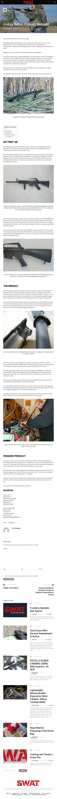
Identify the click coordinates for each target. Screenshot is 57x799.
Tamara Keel (34, 639)
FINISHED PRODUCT (10, 135)
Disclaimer (24, 793)
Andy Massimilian (35, 705)
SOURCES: (9, 136)
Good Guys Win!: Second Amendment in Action (41, 633)
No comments (49, 614)
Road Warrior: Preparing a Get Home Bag (42, 730)
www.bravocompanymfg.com (11, 517)
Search (23, 770)
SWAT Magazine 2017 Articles (39, 794)
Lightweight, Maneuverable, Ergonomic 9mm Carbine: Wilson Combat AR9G (38, 696)
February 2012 (11, 522)
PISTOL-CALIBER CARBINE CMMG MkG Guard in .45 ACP (39, 665)
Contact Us (27, 794)
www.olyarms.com (8, 504)
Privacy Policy (16, 793)
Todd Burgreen (35, 672)
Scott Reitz (34, 614)
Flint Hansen (7, 28)
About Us (8, 793)
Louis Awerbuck (35, 760)
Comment (5, 548)
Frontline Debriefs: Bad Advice (40, 609)
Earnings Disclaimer (17, 794)
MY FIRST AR (8, 131)
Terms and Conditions (34, 793)
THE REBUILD (8, 133)
